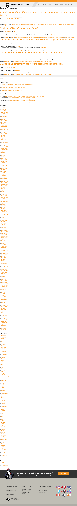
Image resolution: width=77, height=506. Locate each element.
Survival (2, 442)
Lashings (3, 402)
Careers (24, 492)
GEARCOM (3, 380)
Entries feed (3, 464)
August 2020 (4, 133)
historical (62, 24)
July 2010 (3, 308)
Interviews (3, 390)
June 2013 (3, 257)
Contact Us (30, 490)
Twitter (32, 37)
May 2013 (3, 259)
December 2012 (4, 266)
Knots (2, 399)
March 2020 (3, 141)
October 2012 (4, 269)
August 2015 (4, 220)
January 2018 (4, 178)
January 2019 (4, 161)
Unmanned (3, 456)
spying (58, 24)
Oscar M (15, 43)
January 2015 (4, 230)
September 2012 (4, 270)
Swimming (3, 445)
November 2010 (4, 302)
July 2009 (3, 325)
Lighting (3, 403)
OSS (65, 24)
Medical (2, 409)
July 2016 (3, 204)
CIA (16, 24)
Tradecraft (6, 50)
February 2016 (4, 211)
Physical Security (5, 425)
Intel (27, 24)
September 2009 (4, 322)
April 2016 (3, 208)
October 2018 (4, 165)
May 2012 (3, 276)
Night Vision (3, 419)
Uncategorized (4, 455)
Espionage (19, 24)
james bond (41, 24)
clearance (22, 61)
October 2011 (4, 286)
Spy (34, 24)
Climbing (3, 348)
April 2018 (3, 174)
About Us (30, 486)
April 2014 (3, 243)
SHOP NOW (63, 473)
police (44, 37)
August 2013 (4, 254)
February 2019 (4, 159)
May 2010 (3, 311)
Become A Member (43, 490)
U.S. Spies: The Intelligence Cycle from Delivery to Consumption (31, 52)
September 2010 (4, 305)
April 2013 (3, 260)
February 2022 (4, 116)
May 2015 (3, 224)
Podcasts (24, 489)
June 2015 (3, 223)
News (13, 37)
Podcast (3, 426)
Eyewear (3, 368)
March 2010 (3, 314)
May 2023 (3, 107)
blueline (22, 37)
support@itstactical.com (11, 490)
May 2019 (3, 155)
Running (3, 430)
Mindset (3, 412)
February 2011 (4, 298)
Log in (2, 462)
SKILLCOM (3, 435)
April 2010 (3, 312)
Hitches (2, 386)
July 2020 (3, 135)
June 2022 (3, 115)
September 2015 (4, 218)
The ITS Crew (18, 18)
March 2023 (3, 110)
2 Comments (7, 25)
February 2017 (4, 194)
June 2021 (3, 122)
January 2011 (4, 299)
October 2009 (4, 321)
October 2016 (4, 200)
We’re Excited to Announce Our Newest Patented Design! (13, 87)
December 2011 (4, 283)
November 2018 (4, 164)
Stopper (3, 438)
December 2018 (4, 162)
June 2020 (3, 136)
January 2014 (4, 247)
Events (2, 367)
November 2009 (4, 319)
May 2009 (3, 328)
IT (1, 391)
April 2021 (3, 123)
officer (47, 37)
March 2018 (3, 175)
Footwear (3, 374)
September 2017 (4, 184)
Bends (2, 340)
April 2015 (3, 226)
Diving (2, 360)
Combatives (3, 351)
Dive (2, 358)
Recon (32, 50)
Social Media (36, 37)
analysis (21, 50)
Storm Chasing (4, 439)
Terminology (3, 449)
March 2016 (3, 210)
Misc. (2, 413)
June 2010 (3, 309)
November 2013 (4, 250)
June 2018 (3, 171)
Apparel (2, 338)
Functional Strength (5, 376)
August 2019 (4, 151)
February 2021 (4, 125)
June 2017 (3, 188)
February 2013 (4, 263)
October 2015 (4, 217)
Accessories (3, 335)
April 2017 (3, 191)
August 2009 (4, 324)
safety (35, 50)
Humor (2, 387)
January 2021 (4, 126)
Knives (2, 397)
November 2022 (4, 113)
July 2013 (3, 256)
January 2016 (4, 213)
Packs (2, 423)
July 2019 (3, 152)
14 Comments (49, 74)
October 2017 (4, 182)
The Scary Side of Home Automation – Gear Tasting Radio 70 (22, 97)
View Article (54, 21)
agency (13, 24)
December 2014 (4, 231)
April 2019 (3, 156)
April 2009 (3, 329)
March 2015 (3, 227)
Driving (2, 363)
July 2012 (3, 273)
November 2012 (4, 267)
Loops (2, 407)
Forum (23, 493)
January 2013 (4, 265)
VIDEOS (49, 4)
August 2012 (4, 272)
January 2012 (4, 282)
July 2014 (3, 239)
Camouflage (3, 344)
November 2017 (4, 181)
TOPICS (44, 4)
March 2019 (3, 158)
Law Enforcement (55, 37)
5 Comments (49, 61)
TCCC (2, 446)
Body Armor (3, 341)
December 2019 (4, 145)
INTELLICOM (4, 389)
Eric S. (15, 31)
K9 (1, 394)
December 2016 (4, 197)
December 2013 (4, 249)
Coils (2, 350)
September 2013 (4, 253)
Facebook (61, 37)
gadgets (24, 24)
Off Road (3, 422)
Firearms (3, 370)
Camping (3, 345)
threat (14, 50)
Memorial (3, 410)
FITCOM (3, 373)
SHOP (39, 4)
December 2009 (4, 318)
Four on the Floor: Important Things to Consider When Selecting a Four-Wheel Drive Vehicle (24, 96)
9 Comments (72, 37)
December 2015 (4, 214)
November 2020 (4, 129)
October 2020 (4, 130)
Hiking (2, 383)
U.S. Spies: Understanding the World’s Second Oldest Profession (31, 64)
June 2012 (3, 275)
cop (64, 37)
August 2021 (4, 120)
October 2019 (4, 148)
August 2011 (3, 289)
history (37, 24)
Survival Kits (3, 443)
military (34, 61)
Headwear (3, 381)
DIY (2, 361)
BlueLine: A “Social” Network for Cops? (19, 28)
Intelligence (30, 24)
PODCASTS (55, 4)
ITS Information (4, 393)
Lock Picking (4, 406)
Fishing (2, 371)
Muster (29, 492)
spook (37, 61)
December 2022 (4, 112)
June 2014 (3, 240)
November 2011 (4, 285)
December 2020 (4, 128)
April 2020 (3, 139)
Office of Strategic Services (50, 24)
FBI (13, 61)
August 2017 (4, 185)
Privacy (29, 489)
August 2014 (4, 237)
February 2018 (4, 177)
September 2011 (4, 288)
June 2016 (3, 205)
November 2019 (4, 146)
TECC (2, 448)
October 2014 (4, 234)
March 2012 (3, 279)
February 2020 (4, 142)
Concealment (4, 354)
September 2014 (4, 236)
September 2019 (4, 149)
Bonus (2, 342)
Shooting (3, 433)
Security (6, 37)
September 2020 (4, 132)
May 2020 (3, 138)
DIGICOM (3, 357)
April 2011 (3, 295)
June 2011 (3, 292)
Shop (23, 486)
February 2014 (4, 246)
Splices (2, 436)
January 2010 (4, 316)
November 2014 (4, 233)
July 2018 (3, 169)
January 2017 (4, 195)
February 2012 (4, 280)
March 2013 (3, 262)
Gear (2, 377)
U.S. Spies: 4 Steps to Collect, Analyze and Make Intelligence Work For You (36, 40)
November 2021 (4, 119)
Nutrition (3, 420)
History (5, 24)
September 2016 (4, 201)
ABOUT (61, 4)
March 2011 (3, 296)
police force (17, 37)
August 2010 (4, 306)
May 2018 (3, 172)
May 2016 (3, 207)
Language (3, 400)
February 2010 (4, 315)
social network (27, 37)
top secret (43, 61)
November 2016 (4, 198)
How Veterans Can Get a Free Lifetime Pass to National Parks (14, 86)
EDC (2, 364)
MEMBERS (67, 4)
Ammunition (3, 337)
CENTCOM (3, 347)
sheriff (41, 37)
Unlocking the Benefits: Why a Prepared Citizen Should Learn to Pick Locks (17, 84)
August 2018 (4, 168)
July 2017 (3, 187)
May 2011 (3, 293)
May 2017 (3, 190)
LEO (50, 37)
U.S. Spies (18, 46)
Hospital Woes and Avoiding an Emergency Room (11, 90)
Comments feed (4, 465)
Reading (3, 429)
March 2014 (3, 244)
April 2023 (3, 109)
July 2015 (3, 221)
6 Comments (46, 50)
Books (23, 490)
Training (3, 452)
